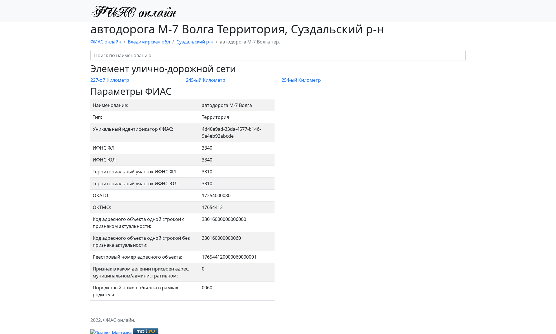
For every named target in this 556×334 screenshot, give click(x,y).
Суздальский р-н (194, 42)
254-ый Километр (301, 80)
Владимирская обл (149, 42)
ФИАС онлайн (105, 42)
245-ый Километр (205, 80)
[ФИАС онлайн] (133, 11)
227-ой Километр (109, 80)
